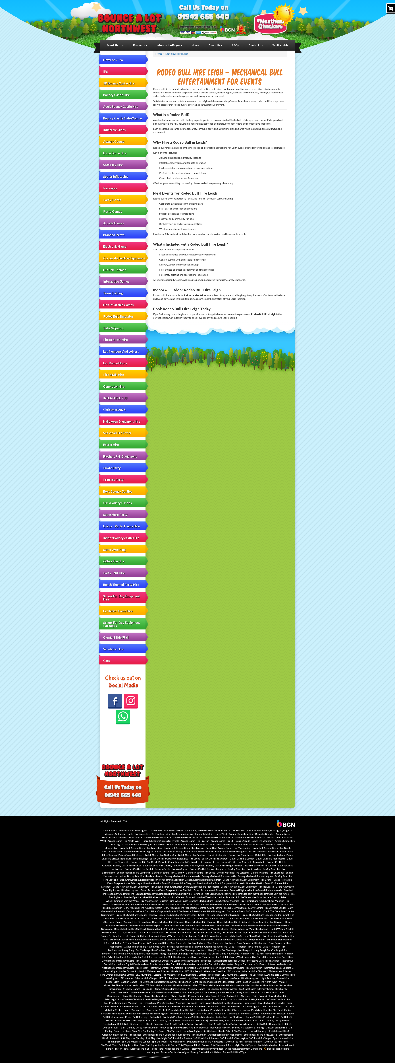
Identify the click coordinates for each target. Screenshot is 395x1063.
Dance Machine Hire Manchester (211, 925)
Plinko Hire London (132, 995)
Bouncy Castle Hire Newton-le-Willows (255, 865)
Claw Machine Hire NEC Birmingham (227, 907)
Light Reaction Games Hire (201, 978)
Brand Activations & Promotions (211, 890)
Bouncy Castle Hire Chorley (157, 865)
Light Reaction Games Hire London (172, 981)
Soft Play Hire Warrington (234, 1038)
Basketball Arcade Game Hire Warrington (131, 851)
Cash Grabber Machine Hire (198, 900)
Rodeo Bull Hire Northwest (230, 1017)
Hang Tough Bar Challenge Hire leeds (186, 950)
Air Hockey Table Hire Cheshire (166, 830)
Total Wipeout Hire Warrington (206, 1048)
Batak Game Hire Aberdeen (199, 851)
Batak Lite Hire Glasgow (163, 858)
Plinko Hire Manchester (156, 995)
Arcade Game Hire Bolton (154, 837)
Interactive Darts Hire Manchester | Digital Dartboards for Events (231, 964)
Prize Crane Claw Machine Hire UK (162, 1006)
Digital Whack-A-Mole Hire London (249, 928)
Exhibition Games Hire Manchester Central (199, 939)
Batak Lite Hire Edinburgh (134, 858)
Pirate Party (112, 468)
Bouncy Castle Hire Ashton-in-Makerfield (243, 861)
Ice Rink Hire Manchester (201, 957)
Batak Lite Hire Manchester (270, 858)
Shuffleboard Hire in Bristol (218, 1031)
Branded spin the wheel (250, 893)
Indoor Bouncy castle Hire (121, 538)
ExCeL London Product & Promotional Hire (204, 935)
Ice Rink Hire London (175, 957)
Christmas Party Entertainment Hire (257, 904)
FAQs (235, 45)
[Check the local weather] (274, 18)
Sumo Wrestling (114, 549)
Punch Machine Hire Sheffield (267, 1009)
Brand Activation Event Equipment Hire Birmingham (193, 879)
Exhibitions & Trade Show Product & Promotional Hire (139, 943)
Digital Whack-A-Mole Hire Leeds (210, 928)
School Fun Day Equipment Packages (121, 624)
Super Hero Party (115, 514)
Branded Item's (113, 235)
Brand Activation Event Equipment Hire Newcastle (247, 886)
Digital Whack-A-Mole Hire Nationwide (142, 932)
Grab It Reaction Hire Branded (245, 946)
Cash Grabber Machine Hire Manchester (171, 904)
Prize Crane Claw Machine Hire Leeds (177, 1002)
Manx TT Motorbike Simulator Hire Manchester (165, 985)
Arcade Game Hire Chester (184, 837)
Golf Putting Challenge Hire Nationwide (181, 946)
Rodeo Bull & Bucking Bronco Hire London (236, 1013)
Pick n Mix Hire (113, 374)
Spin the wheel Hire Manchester (168, 1041)
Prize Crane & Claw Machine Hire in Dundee (187, 999)
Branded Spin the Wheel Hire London (205, 897)
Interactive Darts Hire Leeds (165, 960)
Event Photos (115, 45)
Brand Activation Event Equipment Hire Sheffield (166, 890)
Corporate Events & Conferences (244, 911)
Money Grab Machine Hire (166, 992)
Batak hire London (217, 854)
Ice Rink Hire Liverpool (150, 957)
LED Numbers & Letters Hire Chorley (246, 971)
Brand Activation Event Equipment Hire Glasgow (169, 883)
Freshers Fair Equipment (120, 456)
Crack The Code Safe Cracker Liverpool (219, 914)
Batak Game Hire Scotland (192, 854)
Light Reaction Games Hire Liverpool (133, 981)
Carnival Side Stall (116, 637)
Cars (106, 660)
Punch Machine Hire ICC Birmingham (240, 1006)
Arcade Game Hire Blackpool (123, 837)
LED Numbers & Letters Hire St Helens (242, 974)
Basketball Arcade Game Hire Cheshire (221, 844)
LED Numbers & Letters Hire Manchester (158, 974)
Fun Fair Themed (114, 270)
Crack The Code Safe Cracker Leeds (177, 914)
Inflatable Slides (114, 130)
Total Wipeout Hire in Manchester (259, 1045)
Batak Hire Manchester (241, 854)
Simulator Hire (113, 649)
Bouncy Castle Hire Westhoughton (208, 869)
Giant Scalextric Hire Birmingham (187, 943)
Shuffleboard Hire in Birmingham (184, 1031)
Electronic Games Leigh (235, 932)
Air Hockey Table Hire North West (208, 833)
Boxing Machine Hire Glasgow (168, 872)
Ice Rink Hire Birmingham (269, 953)
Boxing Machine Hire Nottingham (255, 876)
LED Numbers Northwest (172, 978)
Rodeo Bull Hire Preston (259, 1017)
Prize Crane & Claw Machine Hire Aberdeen (228, 995)
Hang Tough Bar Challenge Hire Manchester (135, 953)
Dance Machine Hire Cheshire (168, 921)
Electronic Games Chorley (207, 932)
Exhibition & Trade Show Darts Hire (247, 935)
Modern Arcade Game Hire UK (134, 992)
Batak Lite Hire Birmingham (270, 854)
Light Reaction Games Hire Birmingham (238, 978)
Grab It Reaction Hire (215, 946)
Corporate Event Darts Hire (141, 911)
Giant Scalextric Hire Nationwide (141, 946)
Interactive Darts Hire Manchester (177, 964)
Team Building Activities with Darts (158, 1045)
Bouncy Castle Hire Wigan (175, 1052)
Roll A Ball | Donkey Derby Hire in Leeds (186, 1023)
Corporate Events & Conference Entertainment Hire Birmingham (191, 911)
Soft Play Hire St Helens (206, 1038)
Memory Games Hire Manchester (238, 988)
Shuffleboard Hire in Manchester (225, 1034)
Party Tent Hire (114, 573)
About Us (214, 45)
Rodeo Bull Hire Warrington (130, 1020)
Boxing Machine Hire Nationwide (182, 876)
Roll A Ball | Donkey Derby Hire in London (136, 1027)
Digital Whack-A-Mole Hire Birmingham (168, 928)
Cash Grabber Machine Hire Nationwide (215, 904)
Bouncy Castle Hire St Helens (205, 1052)
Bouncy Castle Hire (116, 95)
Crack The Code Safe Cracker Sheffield (247, 918)
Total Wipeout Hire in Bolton (193, 1045)
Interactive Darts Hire (256, 957)
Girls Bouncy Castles (117, 503)
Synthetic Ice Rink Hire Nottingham (243, 1041)
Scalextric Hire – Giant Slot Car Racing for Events (140, 1031)
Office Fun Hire (113, 561)
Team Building (113, 293)
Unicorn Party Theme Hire (121, 526)
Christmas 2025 (114, 409)
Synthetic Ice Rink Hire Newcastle (205, 1041)
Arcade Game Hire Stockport (257, 840)
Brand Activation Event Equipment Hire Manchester (191, 886)
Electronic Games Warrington (164, 935)
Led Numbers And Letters (121, 351)
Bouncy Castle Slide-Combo (122, 118)
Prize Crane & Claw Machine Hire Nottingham (236, 999)
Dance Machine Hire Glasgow (267, 921)
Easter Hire (111, 444)
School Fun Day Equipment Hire (121, 597)
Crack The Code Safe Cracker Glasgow (136, 914)
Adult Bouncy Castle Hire (120, 106)
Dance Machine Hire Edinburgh (233, 921)
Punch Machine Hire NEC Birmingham (188, 1009)
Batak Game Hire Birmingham (231, 851)
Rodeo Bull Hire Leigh (176, 53)
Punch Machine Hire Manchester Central (145, 1009)
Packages (110, 188)
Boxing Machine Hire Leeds (200, 872)
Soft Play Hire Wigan (260, 1038)
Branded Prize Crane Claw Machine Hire (215, 893)
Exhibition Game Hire (118, 611)
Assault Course (113, 141)
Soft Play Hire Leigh (156, 1038)
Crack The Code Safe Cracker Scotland (204, 918)
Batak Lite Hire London (242, 858)
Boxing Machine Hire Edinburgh (133, 872)
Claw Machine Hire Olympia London (267, 907)
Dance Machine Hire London (178, 925)
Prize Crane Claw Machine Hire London (264, 1002)
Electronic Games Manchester (265, 932)
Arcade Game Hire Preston (195, 840)
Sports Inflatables (115, 176)
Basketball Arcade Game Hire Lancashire (140, 847)
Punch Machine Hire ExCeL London (200, 1006)
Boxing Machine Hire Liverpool (267, 872)
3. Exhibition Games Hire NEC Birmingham (125, 830)
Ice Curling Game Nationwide (223, 953)
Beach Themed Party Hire (121, 584)
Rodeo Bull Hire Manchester (199, 1017)
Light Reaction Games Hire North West (256, 981)
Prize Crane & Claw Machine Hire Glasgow (140, 999)
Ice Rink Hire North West (229, 957)
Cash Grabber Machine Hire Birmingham (236, 900)
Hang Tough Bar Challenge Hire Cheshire (143, 950)
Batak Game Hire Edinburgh (264, 851)
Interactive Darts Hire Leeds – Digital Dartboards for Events (213, 960)
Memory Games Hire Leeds (137, 988)
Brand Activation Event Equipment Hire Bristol (247, 879)
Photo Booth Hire (115, 339)
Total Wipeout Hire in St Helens (140, 1048)
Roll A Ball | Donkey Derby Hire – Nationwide (170, 1020)
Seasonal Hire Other (117, 433)
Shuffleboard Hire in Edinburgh (250, 1031)
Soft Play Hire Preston (180, 1038)
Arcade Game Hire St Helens (226, 840)
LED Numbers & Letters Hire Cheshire (205, 971)
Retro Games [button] (112, 211)
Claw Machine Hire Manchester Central (185, 907)
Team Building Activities (125, 1045)
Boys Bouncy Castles (117, 491)
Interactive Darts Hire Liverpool (263, 960)
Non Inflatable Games (118, 305)
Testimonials (280, 45)
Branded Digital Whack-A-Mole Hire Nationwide (256, 890)
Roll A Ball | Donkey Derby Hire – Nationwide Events (224, 1020)
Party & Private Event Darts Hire (253, 992)
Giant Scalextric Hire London (252, 943)
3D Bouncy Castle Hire (118, 83)
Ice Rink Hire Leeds (126, 957)
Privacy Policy (195, 995)
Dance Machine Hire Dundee (200, 921)
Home (195, 45)
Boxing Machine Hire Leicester (233, 872)
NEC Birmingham (191, 992)
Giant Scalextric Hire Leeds (220, 943)
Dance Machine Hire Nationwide (248, 925)
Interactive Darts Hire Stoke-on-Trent (205, 967)
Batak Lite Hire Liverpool (215, 858)
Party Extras (112, 200)
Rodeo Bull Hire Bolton (273, 1013)
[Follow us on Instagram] (131, 701)
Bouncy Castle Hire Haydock (189, 865)
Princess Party (113, 479)
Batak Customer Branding (169, 851)
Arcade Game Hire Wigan (138, 844)
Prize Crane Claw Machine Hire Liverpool (220, 1002)
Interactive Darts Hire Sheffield (166, 967)
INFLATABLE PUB (115, 398)
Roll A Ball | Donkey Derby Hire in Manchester (184, 1027)
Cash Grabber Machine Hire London (129, 904)
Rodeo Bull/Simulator (118, 316)
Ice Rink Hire (247, 953)
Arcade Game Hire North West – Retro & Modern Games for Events (143, 840)
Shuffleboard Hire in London (191, 1034)
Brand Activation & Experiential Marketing (142, 879)
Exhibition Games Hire (122, 939)
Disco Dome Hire (114, 153)
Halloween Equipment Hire (121, 421)
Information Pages (168, 45)
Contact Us (256, 45)
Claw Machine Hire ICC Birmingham (143, 907)
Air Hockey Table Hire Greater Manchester (208, 830)
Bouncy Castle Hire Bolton (127, 865)
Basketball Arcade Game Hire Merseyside (228, 847)
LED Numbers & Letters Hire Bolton (164, 971)
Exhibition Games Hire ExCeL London (155, 939)
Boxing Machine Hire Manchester (145, 876)
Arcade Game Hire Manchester (248, 837)
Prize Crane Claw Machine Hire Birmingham (132, 1002)
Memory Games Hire (256, 985)
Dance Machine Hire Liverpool (145, 925)
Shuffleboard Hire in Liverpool (159, 1034)
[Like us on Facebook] (115, 701)
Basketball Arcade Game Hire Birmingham (176, 844)
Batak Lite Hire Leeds (188, 858)
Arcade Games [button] (113, 223)
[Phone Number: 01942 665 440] (203, 17)
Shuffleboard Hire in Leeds (127, 1034)
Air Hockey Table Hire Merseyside (170, 833)
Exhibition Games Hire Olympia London (244, 939)
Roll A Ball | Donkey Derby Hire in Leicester (232, 1023)
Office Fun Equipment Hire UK (218, 992)
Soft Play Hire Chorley (132, 1038)
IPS (105, 71)
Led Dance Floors (115, 363)
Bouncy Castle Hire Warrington (171, 869)
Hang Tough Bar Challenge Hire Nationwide (183, 953)
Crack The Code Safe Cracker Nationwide (160, 918)
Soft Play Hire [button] (113, 165)
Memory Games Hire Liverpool (170, 988)
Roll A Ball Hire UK (220, 1027)
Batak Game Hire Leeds (130, 854)
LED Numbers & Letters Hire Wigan (138, 978)
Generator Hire (114, 386)
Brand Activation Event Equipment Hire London (138, 886)
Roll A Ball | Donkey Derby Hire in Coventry (140, 1023)
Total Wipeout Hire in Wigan (173, 1048)
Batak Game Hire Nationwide (161, 854)
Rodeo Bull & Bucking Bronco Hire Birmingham (143, 1013)
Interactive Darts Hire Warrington (244, 967)
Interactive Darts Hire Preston (132, 967)
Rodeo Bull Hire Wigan (235, 1052)
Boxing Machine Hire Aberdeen (244, 869)
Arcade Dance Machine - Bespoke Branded (251, 833)
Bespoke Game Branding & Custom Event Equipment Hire (188, 861)
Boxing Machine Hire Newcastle (219, 876)
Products (139, 45)
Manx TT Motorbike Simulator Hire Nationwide (218, 985)
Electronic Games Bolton (179, 932)
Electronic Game (114, 246)
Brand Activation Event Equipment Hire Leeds (220, 883)
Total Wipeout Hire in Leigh (224, 1045)
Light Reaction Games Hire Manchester (213, 981)
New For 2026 (113, 60)
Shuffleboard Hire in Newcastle (260, 1034)
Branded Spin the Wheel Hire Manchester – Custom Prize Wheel (147, 900)
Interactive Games (116, 281)
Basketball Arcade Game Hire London (184, 847)
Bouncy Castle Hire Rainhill (139, 869)
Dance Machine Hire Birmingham (133, 921)
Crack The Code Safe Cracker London (261, 914)
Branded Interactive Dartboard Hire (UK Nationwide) (164, 893)
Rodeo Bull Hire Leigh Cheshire (166, 1017)
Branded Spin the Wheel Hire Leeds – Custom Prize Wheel (153, 897)
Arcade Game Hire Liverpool (215, 837)
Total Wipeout (113, 328)
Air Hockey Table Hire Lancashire (132, 833)
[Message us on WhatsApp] (123, 717)
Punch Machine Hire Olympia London (230, 1009)
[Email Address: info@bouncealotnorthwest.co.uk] (198, 26)
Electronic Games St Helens (133, 935)
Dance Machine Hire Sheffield (130, 928)
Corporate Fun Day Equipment (124, 258)
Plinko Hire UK (178, 995)
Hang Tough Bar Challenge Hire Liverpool (230, 950)
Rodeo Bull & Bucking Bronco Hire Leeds (191, 1013)
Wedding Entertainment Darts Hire (243, 1048)
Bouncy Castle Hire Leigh (219, 865)
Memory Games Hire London (203, 988)
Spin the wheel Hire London (136, 1041)
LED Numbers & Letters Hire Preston (200, 974)
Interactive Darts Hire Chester (132, 960)
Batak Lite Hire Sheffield (144, 861)
